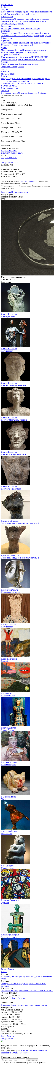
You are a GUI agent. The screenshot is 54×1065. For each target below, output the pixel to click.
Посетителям (7, 16)
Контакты (36, 19)
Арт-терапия (17, 45)
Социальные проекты (10, 55)
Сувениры (23, 93)
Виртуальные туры (9, 88)
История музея (7, 12)
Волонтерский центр (25, 14)
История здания (22, 976)
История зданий (22, 12)
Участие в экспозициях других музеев (27, 35)
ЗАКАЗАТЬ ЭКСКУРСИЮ (40, 991)
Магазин (5, 90)
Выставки (5, 31)
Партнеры (11, 14)
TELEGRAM (26, 83)
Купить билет (7, 4)
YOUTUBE (6, 86)
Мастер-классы (18, 43)
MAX (14, 86)
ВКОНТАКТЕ (39, 83)
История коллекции (31, 28)
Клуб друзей (35, 12)
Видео (4, 76)
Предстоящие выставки (29, 33)
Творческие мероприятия (12, 67)
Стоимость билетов (23, 19)
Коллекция (6, 26)
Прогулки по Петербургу (26, 52)
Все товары (6, 93)
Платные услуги (38, 21)
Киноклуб (28, 45)
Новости (5, 71)
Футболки (42, 93)
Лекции (4, 62)
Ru (2, 7)
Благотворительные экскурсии (31, 59)
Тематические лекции (28, 64)
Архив (48, 35)
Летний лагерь (7, 52)
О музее (4, 9)
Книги (15, 93)
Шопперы (32, 93)
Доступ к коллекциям (21, 21)
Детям (4, 47)
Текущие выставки (9, 33)
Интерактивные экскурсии (34, 50)
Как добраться (7, 19)
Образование (7, 38)
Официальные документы (12, 24)
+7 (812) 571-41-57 (9, 158)
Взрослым (5, 40)
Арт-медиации (32, 43)
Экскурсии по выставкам (12, 81)
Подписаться (32, 1060)
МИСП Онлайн (8, 74)
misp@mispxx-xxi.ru (9, 162)
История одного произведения (36, 78)
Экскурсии (6, 43)
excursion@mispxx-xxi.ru (12, 153)
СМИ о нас (6, 83)
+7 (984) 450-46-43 (9, 150)
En (5, 7)
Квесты (18, 50)
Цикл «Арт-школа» (9, 64)
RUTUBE (16, 83)
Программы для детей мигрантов (16, 57)
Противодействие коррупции (34, 1050)
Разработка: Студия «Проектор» (15, 1053)
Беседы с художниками (11, 78)
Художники (16, 28)
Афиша (4, 69)
